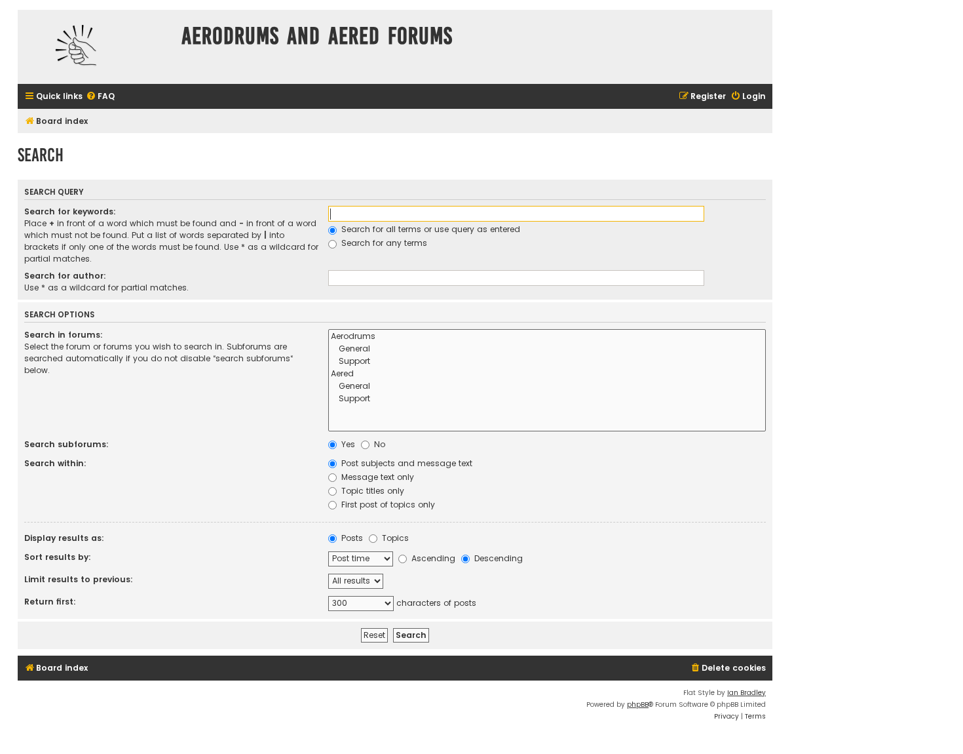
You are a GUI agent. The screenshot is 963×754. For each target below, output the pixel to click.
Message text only (376, 477)
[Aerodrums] (547, 336)
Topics (394, 538)
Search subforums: (66, 444)
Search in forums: (63, 334)
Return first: (50, 601)
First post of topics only (387, 504)
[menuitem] (100, 97)
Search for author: (65, 275)
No (378, 444)
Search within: (55, 463)
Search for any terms (383, 242)
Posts (351, 538)
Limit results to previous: (78, 579)
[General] (547, 349)
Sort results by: (57, 557)
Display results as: (64, 538)
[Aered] (547, 374)
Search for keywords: (70, 211)
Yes (347, 444)
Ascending (432, 558)
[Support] (547, 361)
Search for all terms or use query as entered (429, 229)
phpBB (638, 704)
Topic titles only (371, 490)
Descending (497, 558)
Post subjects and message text (405, 463)
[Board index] (96, 47)
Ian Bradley (746, 693)
